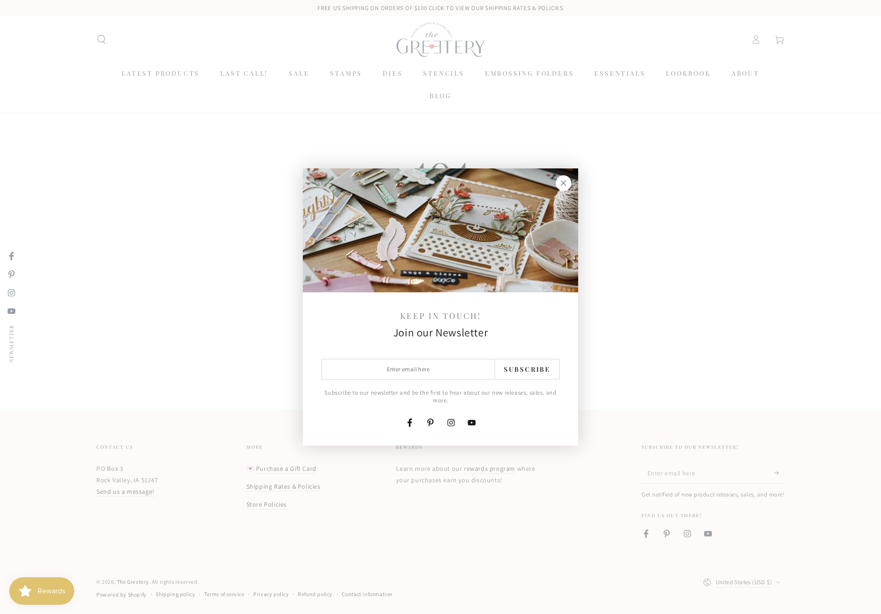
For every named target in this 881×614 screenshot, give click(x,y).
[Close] (563, 183)
